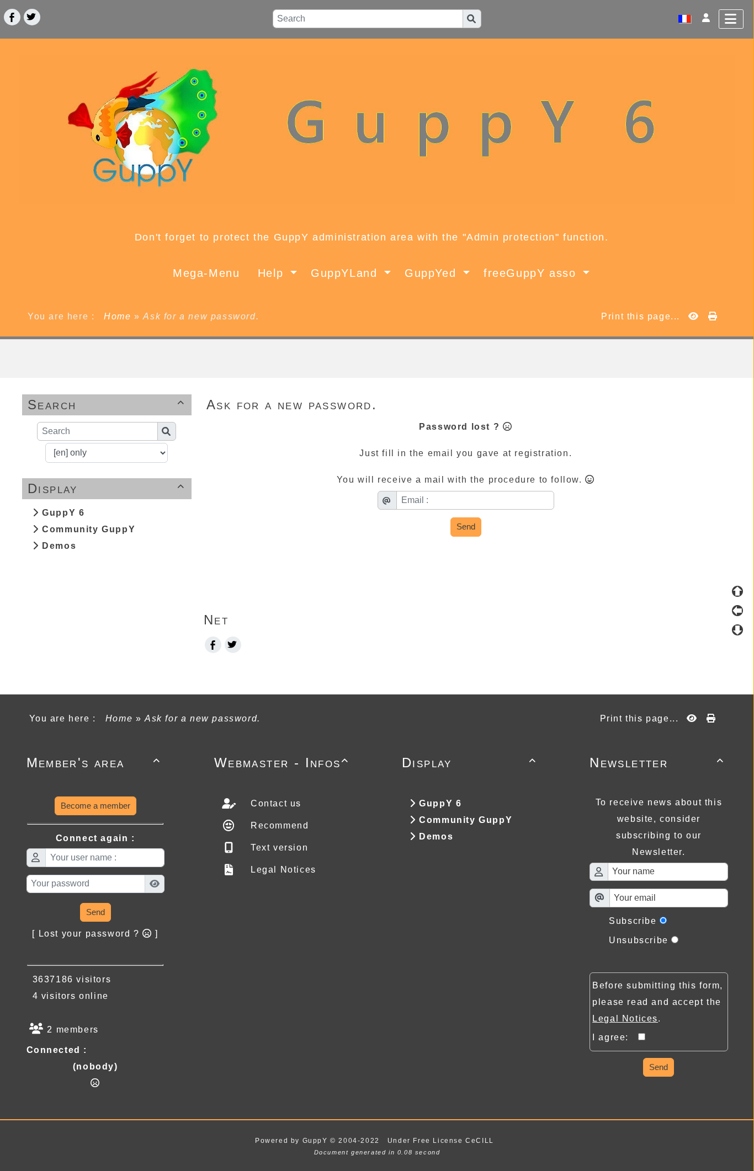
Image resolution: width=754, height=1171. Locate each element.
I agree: (615, 1037)
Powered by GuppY (292, 1141)
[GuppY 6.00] (377, 128)
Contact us (274, 803)
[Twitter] (32, 17)
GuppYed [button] (432, 273)
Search (106, 404)
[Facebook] (12, 17)
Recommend (278, 825)
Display (106, 488)
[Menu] (731, 19)
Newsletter (657, 762)
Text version (277, 847)
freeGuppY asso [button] (532, 273)
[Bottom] (737, 629)
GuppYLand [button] (346, 273)
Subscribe (632, 921)
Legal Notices (281, 869)
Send (465, 526)
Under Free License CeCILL (442, 1141)
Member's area (93, 762)
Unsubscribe (638, 940)
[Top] (737, 591)
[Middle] (737, 610)
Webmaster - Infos (281, 762)
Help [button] (273, 273)
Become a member (95, 805)
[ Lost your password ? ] (95, 933)
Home (118, 316)
